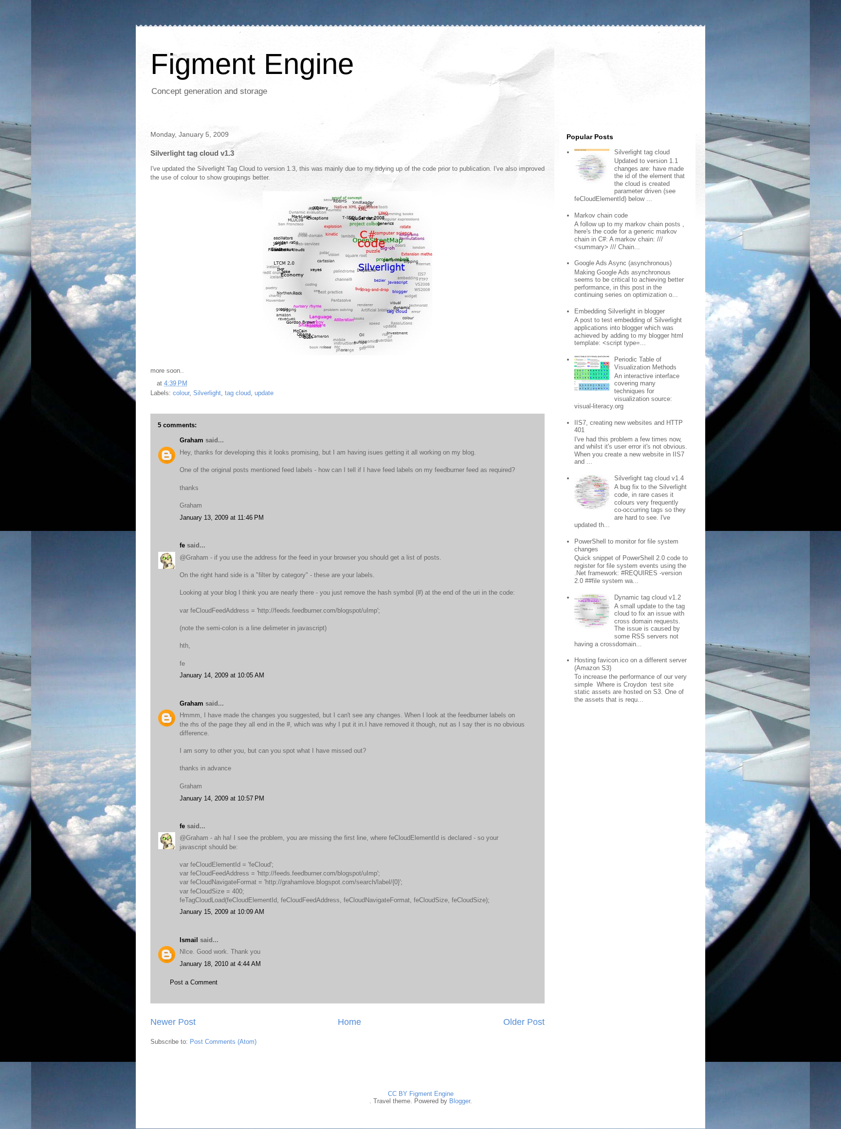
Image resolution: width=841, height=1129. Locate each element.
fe (182, 545)
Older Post (524, 1022)
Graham (191, 440)
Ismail (189, 940)
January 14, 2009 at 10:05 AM (222, 675)
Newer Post (173, 1022)
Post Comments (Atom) (223, 1041)
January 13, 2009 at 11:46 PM (222, 517)
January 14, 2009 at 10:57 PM (222, 798)
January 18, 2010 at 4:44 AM (220, 963)
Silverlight (207, 393)
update (264, 393)
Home (349, 1022)
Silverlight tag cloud (642, 152)
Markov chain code (601, 215)
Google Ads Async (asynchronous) (623, 263)
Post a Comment (194, 982)
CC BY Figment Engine (421, 1093)
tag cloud (238, 393)
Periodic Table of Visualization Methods (645, 363)
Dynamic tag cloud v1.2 (647, 597)
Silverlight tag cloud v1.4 (649, 478)
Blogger (459, 1101)
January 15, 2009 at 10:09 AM (222, 911)
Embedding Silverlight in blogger (619, 311)
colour (181, 393)
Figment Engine (252, 64)
